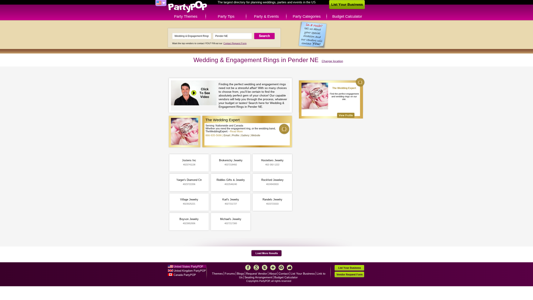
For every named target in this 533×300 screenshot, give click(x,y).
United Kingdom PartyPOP (190, 270)
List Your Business (303, 273)
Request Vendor (256, 273)
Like (289, 267)
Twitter (264, 267)
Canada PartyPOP (185, 274)
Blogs (240, 273)
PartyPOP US (187, 7)
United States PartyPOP (188, 266)
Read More (236, 131)
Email (227, 135)
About (273, 273)
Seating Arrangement (258, 277)
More (273, 267)
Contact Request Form (235, 43)
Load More (266, 253)
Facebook (248, 267)
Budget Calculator (347, 16)
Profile (235, 135)
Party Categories (307, 16)
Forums (230, 273)
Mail (281, 267)
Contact (284, 273)
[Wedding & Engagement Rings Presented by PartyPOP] (195, 93)
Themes (217, 273)
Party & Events (266, 16)
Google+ (256, 267)
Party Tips (226, 16)
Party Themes (185, 16)
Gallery (245, 135)
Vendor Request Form (349, 274)
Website (255, 135)
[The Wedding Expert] (346, 115)
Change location (332, 61)
